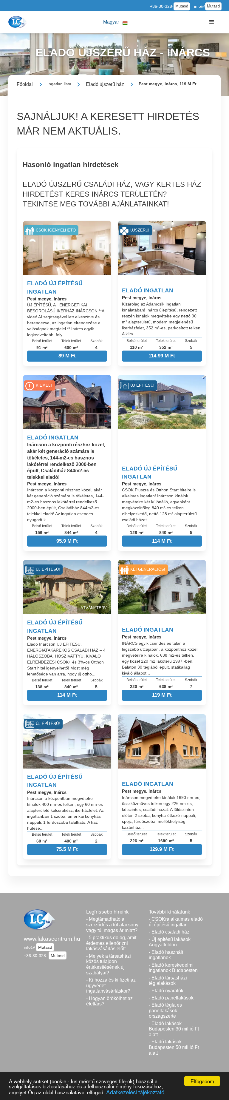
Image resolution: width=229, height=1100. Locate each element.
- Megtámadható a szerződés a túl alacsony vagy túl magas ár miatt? (112, 925)
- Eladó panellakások (171, 997)
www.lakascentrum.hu (52, 939)
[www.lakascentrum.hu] (18, 22)
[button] (116, 22)
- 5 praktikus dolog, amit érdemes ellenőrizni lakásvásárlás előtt (111, 943)
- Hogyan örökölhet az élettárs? (109, 1001)
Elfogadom (202, 1081)
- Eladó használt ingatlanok (166, 955)
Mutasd (181, 6)
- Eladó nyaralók (166, 990)
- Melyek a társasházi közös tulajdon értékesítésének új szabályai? (108, 964)
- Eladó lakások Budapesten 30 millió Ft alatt (174, 1029)
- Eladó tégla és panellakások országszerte (165, 1010)
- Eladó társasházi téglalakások (168, 980)
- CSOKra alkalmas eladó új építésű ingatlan (176, 922)
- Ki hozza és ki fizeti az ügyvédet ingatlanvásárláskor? (111, 985)
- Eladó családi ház (169, 931)
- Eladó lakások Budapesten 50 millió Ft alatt (174, 1047)
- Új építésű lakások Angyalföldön (170, 942)
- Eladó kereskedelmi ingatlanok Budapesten (173, 967)
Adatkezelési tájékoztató (135, 1092)
